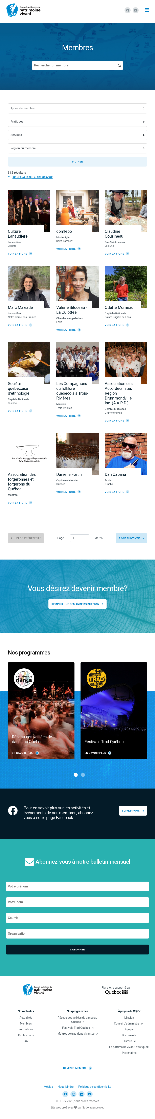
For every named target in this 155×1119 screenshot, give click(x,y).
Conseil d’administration (129, 1023)
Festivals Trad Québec (76, 1028)
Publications (26, 1035)
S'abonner (77, 949)
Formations (26, 1029)
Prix (25, 1041)
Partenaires (129, 1053)
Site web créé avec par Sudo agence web (77, 1107)
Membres (26, 1023)
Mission (129, 1018)
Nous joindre (65, 1087)
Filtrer (77, 162)
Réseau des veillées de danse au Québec (77, 1020)
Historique (129, 1041)
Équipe (129, 1029)
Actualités (26, 1018)
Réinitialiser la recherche (33, 177)
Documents (129, 1035)
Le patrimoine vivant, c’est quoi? (129, 1047)
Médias (48, 1087)
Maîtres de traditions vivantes (76, 1034)
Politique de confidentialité (94, 1087)
